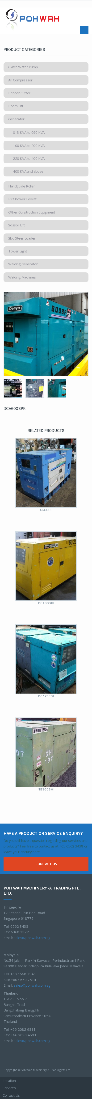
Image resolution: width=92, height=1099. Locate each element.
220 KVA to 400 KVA (29, 158)
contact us (46, 864)
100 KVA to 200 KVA (29, 145)
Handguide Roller (21, 186)
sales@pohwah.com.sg (32, 937)
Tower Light (17, 251)
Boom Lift (15, 105)
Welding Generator (23, 264)
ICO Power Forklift (22, 199)
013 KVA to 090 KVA (29, 132)
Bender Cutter (19, 93)
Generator (16, 119)
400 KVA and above (28, 171)
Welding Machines (22, 277)
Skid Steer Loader (21, 238)
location (9, 1083)
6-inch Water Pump (23, 67)
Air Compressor (20, 80)
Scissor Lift (16, 225)
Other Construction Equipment (31, 212)
